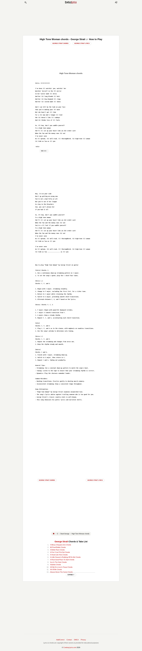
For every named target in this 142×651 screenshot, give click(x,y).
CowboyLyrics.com (69, 647)
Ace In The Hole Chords (58, 562)
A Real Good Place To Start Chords (62, 560)
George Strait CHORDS (47, 480)
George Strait (61, 541)
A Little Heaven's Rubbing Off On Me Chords (65, 557)
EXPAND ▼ (71, 574)
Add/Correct (60, 640)
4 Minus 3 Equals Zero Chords (60, 545)
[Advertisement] (71, 19)
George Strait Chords (60, 43)
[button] (25, 2)
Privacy (83, 640)
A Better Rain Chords (57, 550)
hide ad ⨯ (44, 151)
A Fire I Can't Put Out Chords (60, 552)
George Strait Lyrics (82, 43)
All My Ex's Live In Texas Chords (61, 567)
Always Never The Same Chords (61, 572)
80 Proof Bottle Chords (58, 547)
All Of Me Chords (56, 569)
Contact (69, 640)
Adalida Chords (55, 564)
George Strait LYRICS (95, 480)
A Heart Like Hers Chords (59, 555)
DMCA (76, 640)
